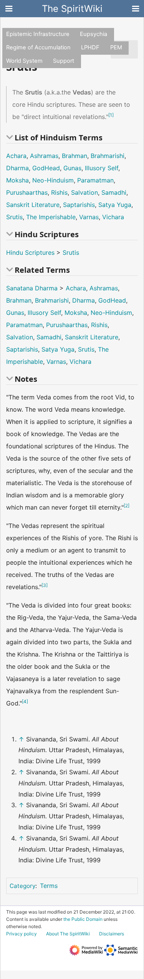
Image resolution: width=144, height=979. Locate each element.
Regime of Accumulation (38, 47)
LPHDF (90, 47)
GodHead (46, 168)
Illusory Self (101, 168)
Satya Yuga (114, 205)
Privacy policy (21, 934)
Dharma (17, 168)
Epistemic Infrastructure (38, 34)
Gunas (72, 168)
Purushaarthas (27, 192)
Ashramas (44, 156)
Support (63, 60)
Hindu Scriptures (30, 252)
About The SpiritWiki (68, 934)
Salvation (84, 192)
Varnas (89, 217)
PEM (116, 47)
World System (24, 60)
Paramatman (95, 180)
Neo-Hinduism (53, 180)
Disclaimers (111, 934)
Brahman (74, 156)
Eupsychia (93, 34)
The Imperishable (51, 217)
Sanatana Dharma (32, 288)
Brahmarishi (107, 156)
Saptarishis (79, 205)
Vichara (113, 217)
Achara (16, 156)
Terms (49, 885)
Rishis (59, 192)
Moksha (17, 180)
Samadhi (113, 192)
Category (22, 885)
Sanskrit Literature (33, 205)
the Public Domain (83, 919)
